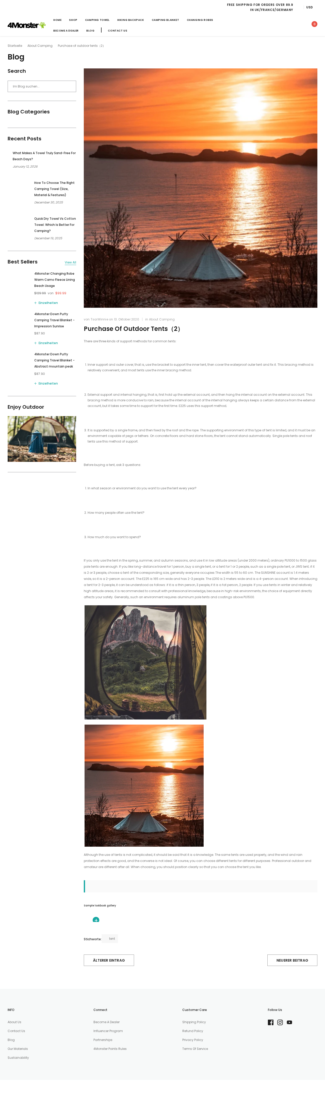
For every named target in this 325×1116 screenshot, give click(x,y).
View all (70, 262)
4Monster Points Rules (110, 1049)
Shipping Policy (194, 1022)
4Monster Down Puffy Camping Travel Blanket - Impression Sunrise (54, 320)
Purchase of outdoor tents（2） (134, 329)
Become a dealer (106, 1022)
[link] (267, 25)
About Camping (40, 45)
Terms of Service (195, 1049)
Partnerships (102, 1040)
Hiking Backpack (130, 20)
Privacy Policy (192, 1040)
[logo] (27, 25)
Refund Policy (192, 1031)
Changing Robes (200, 20)
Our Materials (18, 1049)
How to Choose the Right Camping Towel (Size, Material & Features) (54, 189)
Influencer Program (108, 1031)
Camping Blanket (165, 20)
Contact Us (117, 31)
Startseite (15, 45)
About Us (14, 1022)
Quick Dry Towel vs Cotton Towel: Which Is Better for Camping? (55, 224)
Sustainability (18, 1057)
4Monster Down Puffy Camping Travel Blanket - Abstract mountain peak (54, 360)
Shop (73, 20)
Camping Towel (97, 20)
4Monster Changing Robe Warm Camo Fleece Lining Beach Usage (54, 279)
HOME (57, 20)
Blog (90, 31)
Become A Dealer (66, 31)
